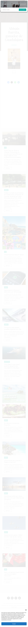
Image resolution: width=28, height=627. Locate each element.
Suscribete (22, 9)
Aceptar (14, 623)
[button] (26, 610)
